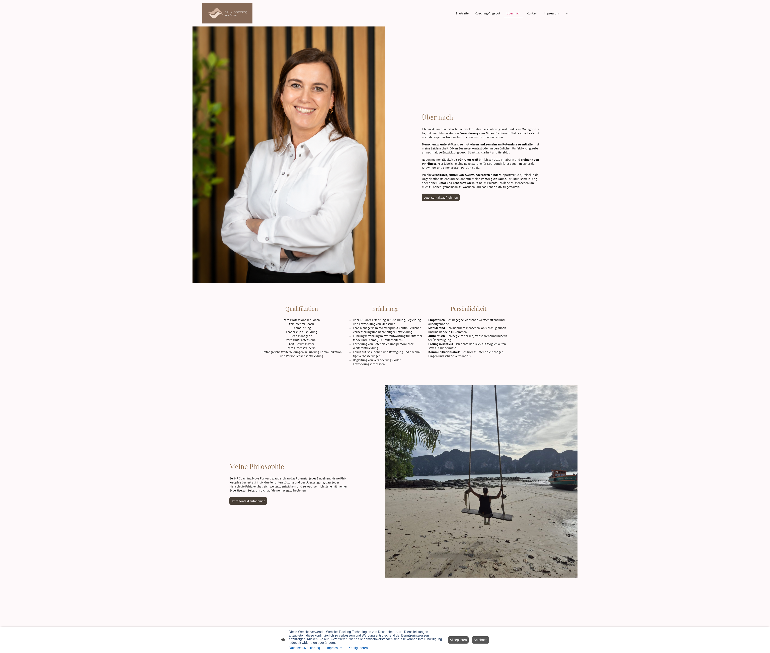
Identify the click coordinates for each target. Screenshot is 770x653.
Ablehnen (480, 640)
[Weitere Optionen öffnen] (567, 13)
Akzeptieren (458, 640)
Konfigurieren (358, 648)
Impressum (334, 648)
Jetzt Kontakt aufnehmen (441, 197)
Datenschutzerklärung (304, 648)
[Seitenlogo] (227, 13)
